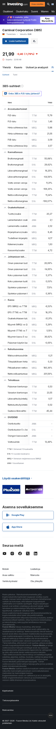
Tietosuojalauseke (10, 700)
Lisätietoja (35, 569)
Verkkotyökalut (9, 581)
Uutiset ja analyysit (37, 67)
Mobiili (5, 569)
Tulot (15, 75)
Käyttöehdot (7, 691)
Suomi (34, 11)
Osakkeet (8, 11)
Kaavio (18, 67)
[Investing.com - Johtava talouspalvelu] (17, 4)
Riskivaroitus (8, 710)
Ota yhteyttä (36, 581)
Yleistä (6, 67)
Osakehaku (22, 11)
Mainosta (34, 575)
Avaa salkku (8, 575)
